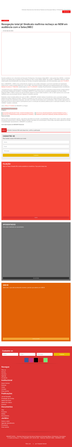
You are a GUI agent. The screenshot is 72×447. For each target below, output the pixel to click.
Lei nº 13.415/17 (64, 81)
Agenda (3, 376)
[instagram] (31, 360)
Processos (4, 425)
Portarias (4, 412)
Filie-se (3, 370)
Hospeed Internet (41, 443)
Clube (3, 387)
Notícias (3, 385)
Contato (3, 389)
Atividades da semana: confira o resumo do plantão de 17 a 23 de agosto (28, 130)
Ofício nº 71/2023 (9, 105)
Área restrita (5, 391)
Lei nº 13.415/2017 (32, 87)
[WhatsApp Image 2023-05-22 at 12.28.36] (27, 33)
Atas (2, 410)
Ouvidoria (4, 378)
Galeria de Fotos (6, 400)
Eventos (3, 404)
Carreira (3, 374)
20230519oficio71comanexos (9, 108)
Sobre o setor (5, 421)
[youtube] (41, 360)
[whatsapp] (46, 360)
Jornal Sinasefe (6, 396)
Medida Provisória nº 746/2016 (9, 87)
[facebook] (26, 360)
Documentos (5, 416)
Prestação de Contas (7, 398)
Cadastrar (36, 155)
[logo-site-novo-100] (5, 1)
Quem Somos (5, 383)
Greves (3, 372)
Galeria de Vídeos (6, 402)
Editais (3, 414)
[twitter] (36, 360)
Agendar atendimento (7, 423)
